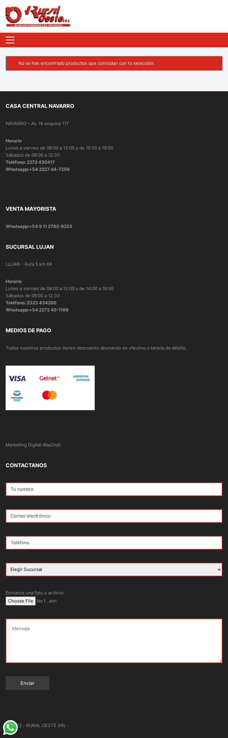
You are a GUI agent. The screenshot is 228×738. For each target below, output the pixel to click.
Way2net (51, 445)
